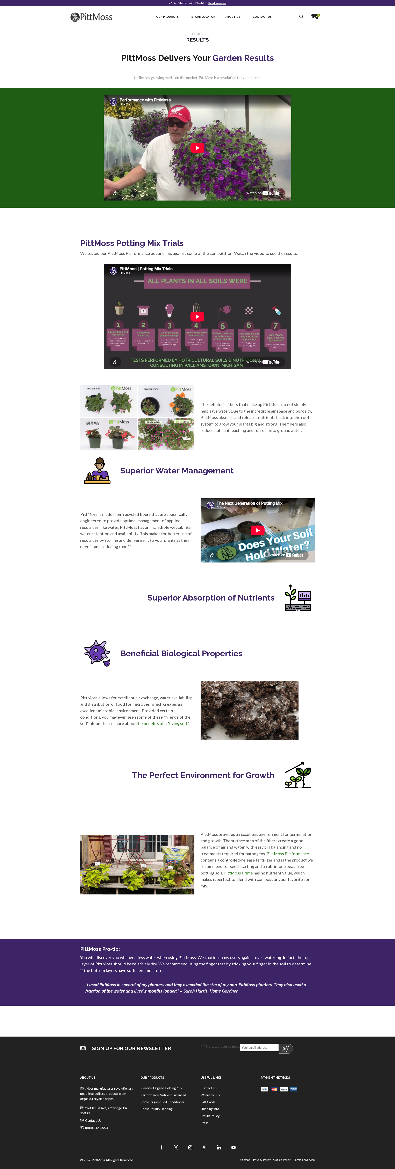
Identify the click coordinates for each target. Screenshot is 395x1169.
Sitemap (245, 1159)
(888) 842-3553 (96, 1128)
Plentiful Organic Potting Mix (161, 1088)
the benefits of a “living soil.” (163, 723)
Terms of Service (304, 1159)
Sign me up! (286, 1049)
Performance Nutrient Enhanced (163, 1095)
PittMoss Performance (288, 853)
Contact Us (262, 17)
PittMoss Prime (239, 872)
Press (204, 1123)
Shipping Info (210, 1109)
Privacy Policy (262, 1159)
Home (196, 34)
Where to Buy (210, 1095)
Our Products (167, 17)
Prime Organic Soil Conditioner (162, 1102)
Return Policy (210, 1116)
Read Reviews (217, 3)
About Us (232, 17)
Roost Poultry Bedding (157, 1109)
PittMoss (98, 1160)
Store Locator (203, 17)
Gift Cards (208, 1102)
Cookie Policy (281, 1159)
